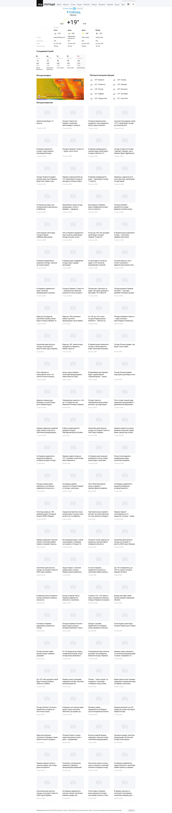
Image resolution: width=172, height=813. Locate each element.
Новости (66, 4)
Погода (49, 4)
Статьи (73, 4)
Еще (123, 4)
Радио (117, 4)
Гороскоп (110, 4)
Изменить (80, 8)
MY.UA (40, 3)
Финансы (102, 4)
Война (59, 4)
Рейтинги (87, 4)
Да (74, 8)
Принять (131, 810)
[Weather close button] (60, 89)
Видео (79, 4)
